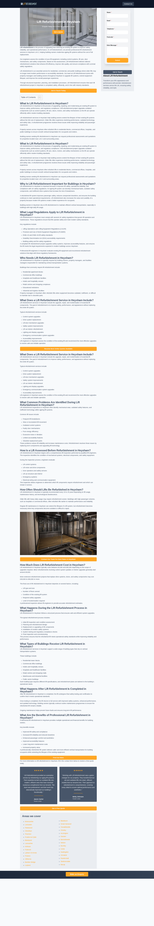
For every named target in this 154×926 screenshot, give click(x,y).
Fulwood (28, 850)
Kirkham (28, 846)
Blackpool (28, 840)
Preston (27, 856)
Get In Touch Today (58, 91)
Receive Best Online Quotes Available (58, 349)
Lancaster (28, 825)
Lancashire (29, 843)
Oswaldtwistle (65, 827)
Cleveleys (28, 831)
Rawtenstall (65, 858)
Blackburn (64, 821)
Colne (63, 849)
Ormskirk (64, 855)
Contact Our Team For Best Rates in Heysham (58, 559)
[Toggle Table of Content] (39, 97)
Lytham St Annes (31, 853)
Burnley (63, 846)
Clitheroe (28, 859)
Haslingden (64, 852)
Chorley (63, 830)
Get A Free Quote (58, 808)
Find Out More (58, 758)
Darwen (63, 836)
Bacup (63, 864)
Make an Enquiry (77, 874)
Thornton (28, 834)
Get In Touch (117, 72)
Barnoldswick (65, 839)
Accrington (64, 833)
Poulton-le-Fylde (30, 837)
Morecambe (29, 821)
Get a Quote (58, 32)
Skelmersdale (65, 861)
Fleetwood (28, 828)
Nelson (63, 843)
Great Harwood (66, 824)
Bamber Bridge (30, 862)
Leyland (27, 865)
